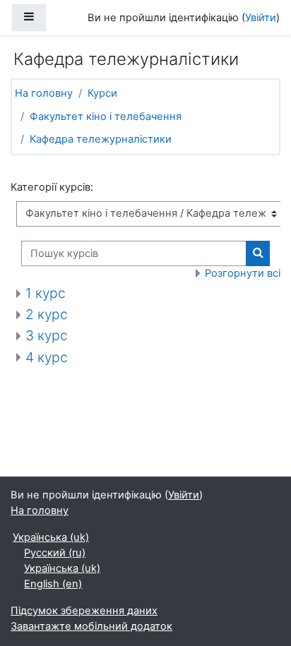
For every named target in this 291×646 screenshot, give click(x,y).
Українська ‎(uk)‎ (51, 537)
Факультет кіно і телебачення (106, 116)
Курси (102, 93)
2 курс (46, 314)
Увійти (260, 17)
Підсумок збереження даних (84, 610)
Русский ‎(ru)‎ (54, 552)
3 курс (46, 335)
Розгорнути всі (242, 273)
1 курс (45, 293)
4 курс (46, 357)
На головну (44, 93)
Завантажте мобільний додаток (91, 626)
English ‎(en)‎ (53, 584)
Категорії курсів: (52, 187)
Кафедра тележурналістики (101, 139)
